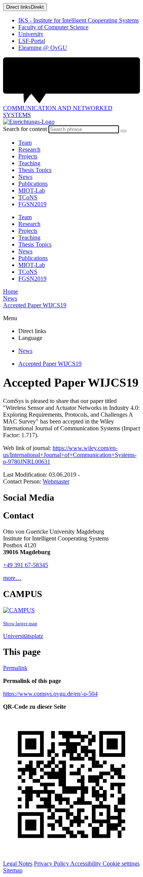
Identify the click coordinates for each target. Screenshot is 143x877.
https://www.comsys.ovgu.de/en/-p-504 (50, 694)
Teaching (29, 163)
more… (12, 578)
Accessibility (86, 863)
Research (29, 149)
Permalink (15, 668)
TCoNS (27, 197)
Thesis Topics (34, 170)
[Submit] (124, 131)
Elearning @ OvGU (42, 47)
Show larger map (20, 623)
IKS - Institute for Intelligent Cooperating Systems (78, 20)
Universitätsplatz (23, 636)
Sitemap (12, 870)
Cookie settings (121, 863)
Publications (33, 183)
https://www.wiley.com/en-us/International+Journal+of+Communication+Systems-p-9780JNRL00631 (70, 455)
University (30, 34)
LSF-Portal (31, 41)
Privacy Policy (52, 863)
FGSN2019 (32, 204)
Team (25, 142)
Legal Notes (17, 863)
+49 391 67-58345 (25, 565)
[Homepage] (29, 122)
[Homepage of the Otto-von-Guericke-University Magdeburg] (71, 81)
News (25, 177)
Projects (27, 156)
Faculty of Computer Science (53, 27)
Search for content (25, 129)
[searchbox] (83, 129)
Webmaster (56, 481)
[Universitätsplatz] (19, 610)
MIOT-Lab (31, 190)
